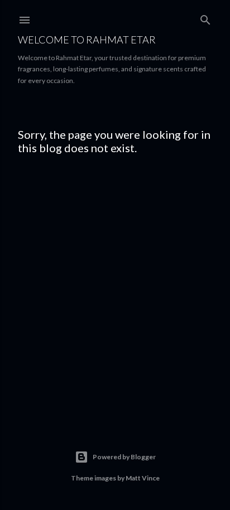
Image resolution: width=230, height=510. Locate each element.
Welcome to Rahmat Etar (87, 39)
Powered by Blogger (124, 457)
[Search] (205, 17)
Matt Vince (143, 478)
